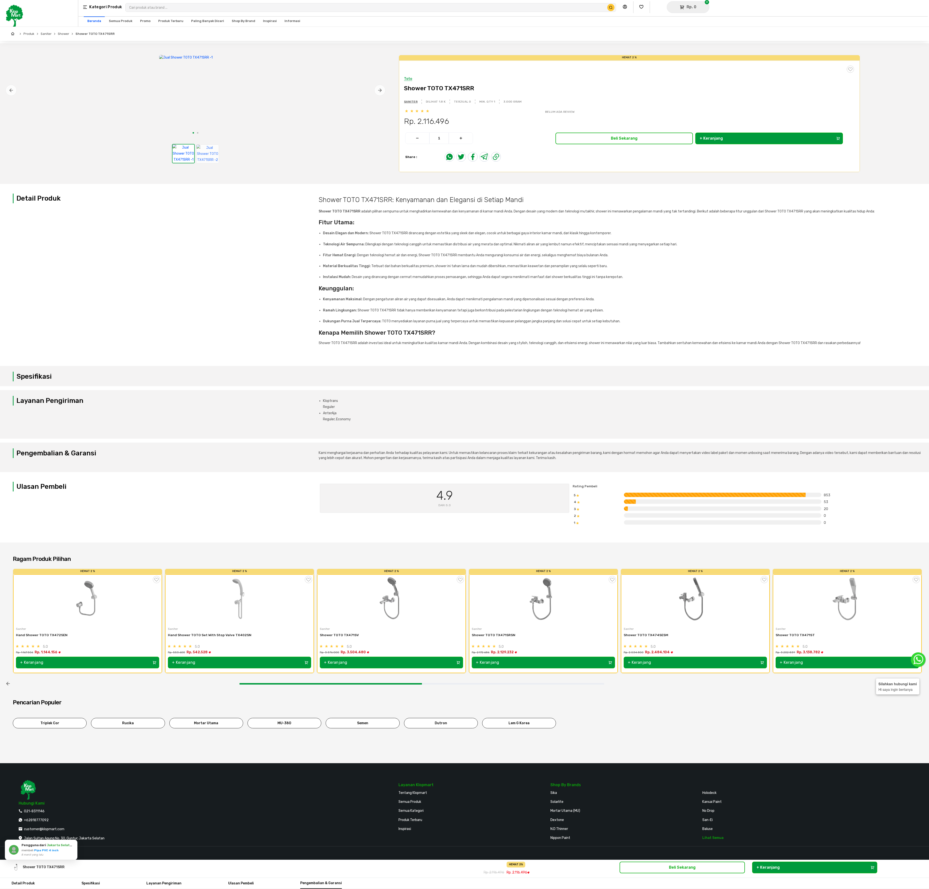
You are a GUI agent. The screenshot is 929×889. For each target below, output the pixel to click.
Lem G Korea (519, 723)
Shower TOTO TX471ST (796, 635)
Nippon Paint (560, 838)
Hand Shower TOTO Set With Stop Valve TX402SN (210, 635)
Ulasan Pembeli (241, 883)
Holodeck (709, 793)
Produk (28, 34)
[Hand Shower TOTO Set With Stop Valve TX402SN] (239, 599)
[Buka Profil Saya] (626, 7)
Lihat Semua (713, 838)
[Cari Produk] (610, 7)
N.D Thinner (559, 829)
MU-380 (284, 723)
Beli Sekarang (624, 138)
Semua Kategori (411, 811)
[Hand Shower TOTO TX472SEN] (88, 599)
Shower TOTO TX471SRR (95, 34)
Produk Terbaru (410, 820)
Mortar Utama (206, 723)
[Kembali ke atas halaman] (906, 752)
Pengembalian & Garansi (321, 883)
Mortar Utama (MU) (565, 811)
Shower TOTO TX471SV (340, 635)
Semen (362, 723)
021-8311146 (34, 811)
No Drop (708, 811)
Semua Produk (409, 802)
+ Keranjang (711, 138)
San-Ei (707, 820)
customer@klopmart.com (44, 829)
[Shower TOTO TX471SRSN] (543, 599)
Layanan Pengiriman (163, 883)
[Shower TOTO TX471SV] (391, 599)
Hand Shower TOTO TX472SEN (41, 635)
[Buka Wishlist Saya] (643, 7)
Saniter (46, 34)
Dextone (557, 820)
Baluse (707, 829)
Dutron (441, 723)
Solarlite (556, 802)
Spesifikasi (91, 883)
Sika (553, 793)
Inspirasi (404, 829)
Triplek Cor (49, 723)
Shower (63, 34)
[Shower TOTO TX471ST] (847, 599)
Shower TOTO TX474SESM (646, 635)
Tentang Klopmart (412, 793)
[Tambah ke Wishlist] (156, 579)
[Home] (14, 33)
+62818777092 (36, 820)
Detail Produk (23, 883)
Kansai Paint (712, 802)
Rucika (128, 723)
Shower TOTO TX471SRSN (494, 635)
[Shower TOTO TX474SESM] (695, 599)
